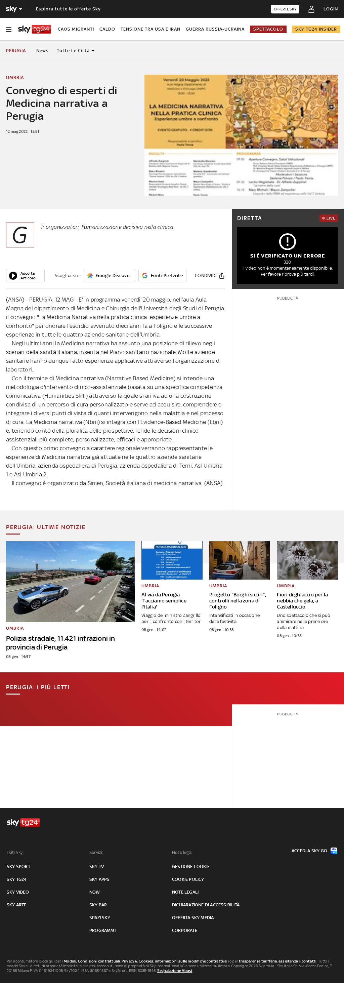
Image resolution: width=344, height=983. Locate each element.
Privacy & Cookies (137, 961)
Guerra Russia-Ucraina (215, 29)
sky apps (99, 879)
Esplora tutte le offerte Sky (68, 8)
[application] (25, 275)
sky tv (96, 866)
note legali (185, 892)
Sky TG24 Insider (316, 29)
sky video (18, 892)
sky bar (98, 904)
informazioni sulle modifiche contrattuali (192, 961)
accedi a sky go (309, 850)
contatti (309, 961)
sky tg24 (17, 879)
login (331, 8)
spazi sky (99, 917)
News (42, 50)
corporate (184, 930)
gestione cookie (191, 866)
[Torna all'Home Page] (34, 29)
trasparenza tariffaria (258, 961)
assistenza (288, 961)
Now (94, 892)
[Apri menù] (8, 29)
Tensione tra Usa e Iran (150, 29)
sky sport (18, 866)
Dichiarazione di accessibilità (206, 904)
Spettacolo (268, 29)
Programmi (102, 930)
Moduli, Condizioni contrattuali (92, 961)
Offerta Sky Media (193, 917)
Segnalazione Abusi (174, 970)
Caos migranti (76, 29)
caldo (107, 29)
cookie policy (188, 879)
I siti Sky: (15, 852)
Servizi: (96, 852)
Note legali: (183, 852)
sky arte (17, 904)
